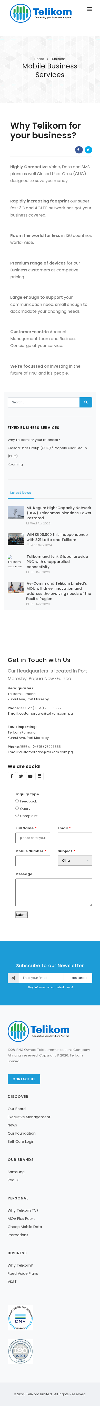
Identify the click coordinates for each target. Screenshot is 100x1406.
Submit (21, 914)
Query (25, 808)
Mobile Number (29, 851)
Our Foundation (22, 1133)
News (12, 1125)
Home (39, 59)
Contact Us (24, 1079)
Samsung (16, 1171)
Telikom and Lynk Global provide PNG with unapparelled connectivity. (57, 561)
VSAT (12, 1281)
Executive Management (29, 1117)
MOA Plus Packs (21, 1218)
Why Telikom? (20, 1265)
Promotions (18, 1234)
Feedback (28, 801)
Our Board (17, 1108)
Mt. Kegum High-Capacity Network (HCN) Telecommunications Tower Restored (59, 513)
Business (58, 59)
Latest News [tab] (20, 492)
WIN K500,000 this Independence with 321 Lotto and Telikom (57, 537)
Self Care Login (21, 1141)
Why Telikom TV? (23, 1210)
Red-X (13, 1180)
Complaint (28, 815)
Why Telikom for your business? (34, 439)
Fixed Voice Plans (23, 1273)
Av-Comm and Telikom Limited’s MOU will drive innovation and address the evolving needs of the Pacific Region (58, 591)
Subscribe (78, 978)
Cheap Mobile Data (25, 1226)
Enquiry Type (27, 794)
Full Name (24, 828)
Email (63, 828)
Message (23, 874)
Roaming (15, 464)
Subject (65, 851)
